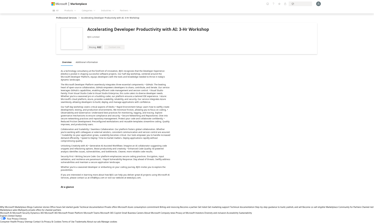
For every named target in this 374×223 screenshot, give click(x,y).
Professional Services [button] (66, 17)
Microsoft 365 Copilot (110, 212)
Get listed (202, 206)
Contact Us (38, 221)
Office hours (56, 206)
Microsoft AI (6, 212)
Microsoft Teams (92, 212)
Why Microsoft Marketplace (13, 206)
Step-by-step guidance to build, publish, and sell (278, 206)
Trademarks (80, 221)
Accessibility (232, 212)
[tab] (67, 62)
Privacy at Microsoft (185, 212)
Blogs (30, 206)
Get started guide (70, 206)
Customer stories (41, 206)
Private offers (110, 206)
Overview (67, 62)
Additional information (87, 62)
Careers (140, 212)
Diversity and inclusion (215, 212)
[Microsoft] (59, 4)
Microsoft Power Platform (70, 212)
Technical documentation (91, 206)
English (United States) (11, 215)
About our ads (94, 221)
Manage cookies (109, 221)
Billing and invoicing (170, 206)
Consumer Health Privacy (12, 221)
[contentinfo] (79, 18)
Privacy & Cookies (52, 221)
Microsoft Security (21, 212)
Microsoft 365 (51, 212)
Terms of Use (68, 221)
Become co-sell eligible (313, 206)
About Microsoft (152, 212)
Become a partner (188, 206)
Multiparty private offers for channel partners (39, 209)
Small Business (129, 212)
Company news (168, 212)
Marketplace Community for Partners (343, 206)
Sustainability (245, 212)
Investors (199, 212)
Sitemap (29, 221)
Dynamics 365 (37, 212)
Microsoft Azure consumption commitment (139, 206)
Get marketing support (219, 206)
